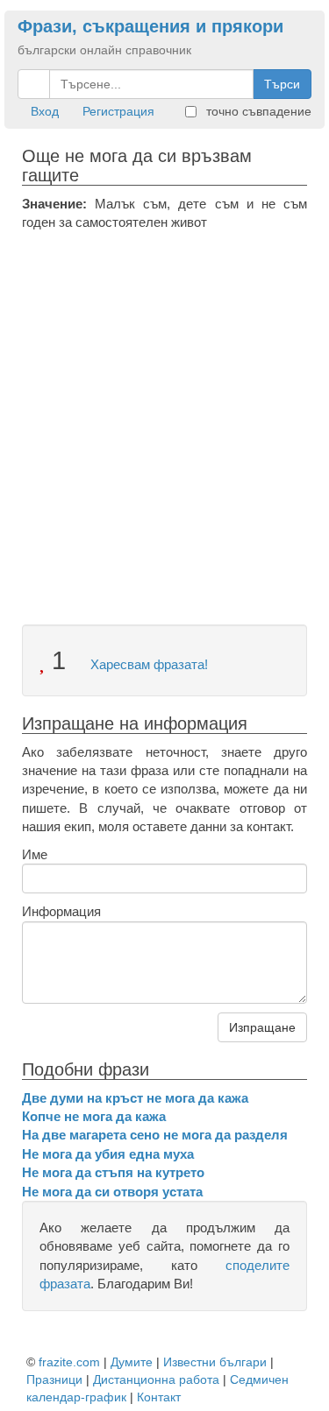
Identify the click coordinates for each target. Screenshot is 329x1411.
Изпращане (262, 1027)
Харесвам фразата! (147, 664)
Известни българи (215, 1362)
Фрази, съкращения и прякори (150, 26)
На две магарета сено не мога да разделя (155, 1134)
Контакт (159, 1397)
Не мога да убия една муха (108, 1153)
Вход (45, 111)
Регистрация (118, 111)
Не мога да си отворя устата (112, 1191)
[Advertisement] (164, 405)
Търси (282, 84)
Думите (132, 1362)
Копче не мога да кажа (94, 1116)
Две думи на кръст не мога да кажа (135, 1097)
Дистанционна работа (156, 1379)
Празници (54, 1379)
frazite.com (69, 1362)
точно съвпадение (257, 111)
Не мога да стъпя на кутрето (113, 1172)
